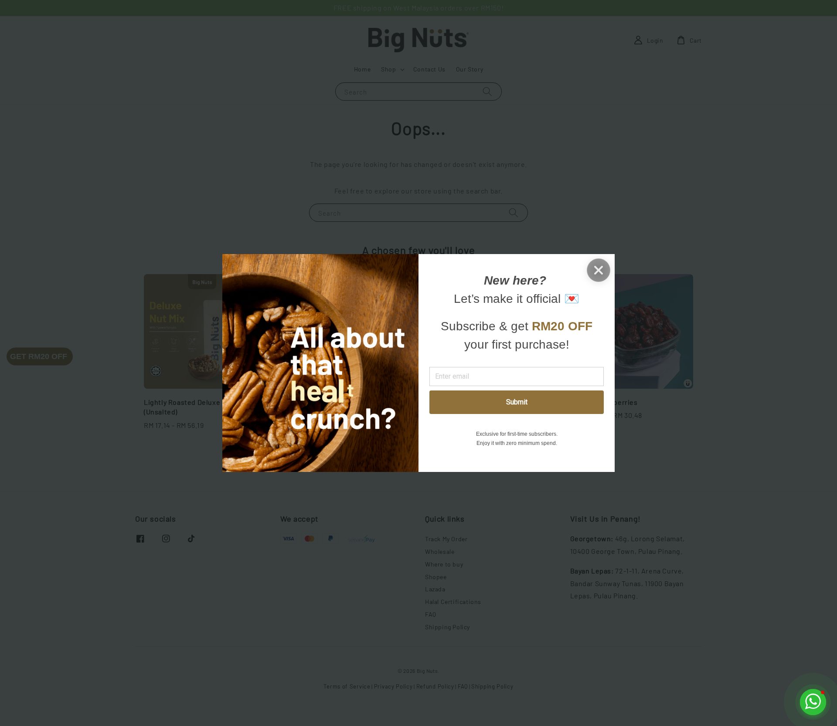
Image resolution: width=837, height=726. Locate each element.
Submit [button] (516, 402)
